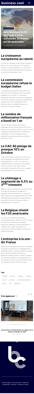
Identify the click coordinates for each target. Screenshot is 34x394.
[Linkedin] (25, 389)
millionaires (17, 283)
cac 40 (4, 280)
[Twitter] (9, 389)
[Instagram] (21, 389)
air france (12, 276)
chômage (11, 280)
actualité (4, 276)
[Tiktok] (18, 389)
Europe (4, 283)
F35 (10, 283)
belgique (20, 276)
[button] (29, 3)
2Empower (14, 384)
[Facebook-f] (12, 389)
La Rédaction (9, 45)
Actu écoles (22, 324)
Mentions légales (6, 382)
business (28, 276)
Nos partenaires (16, 382)
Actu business (12, 324)
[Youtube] (15, 389)
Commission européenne (23, 280)
